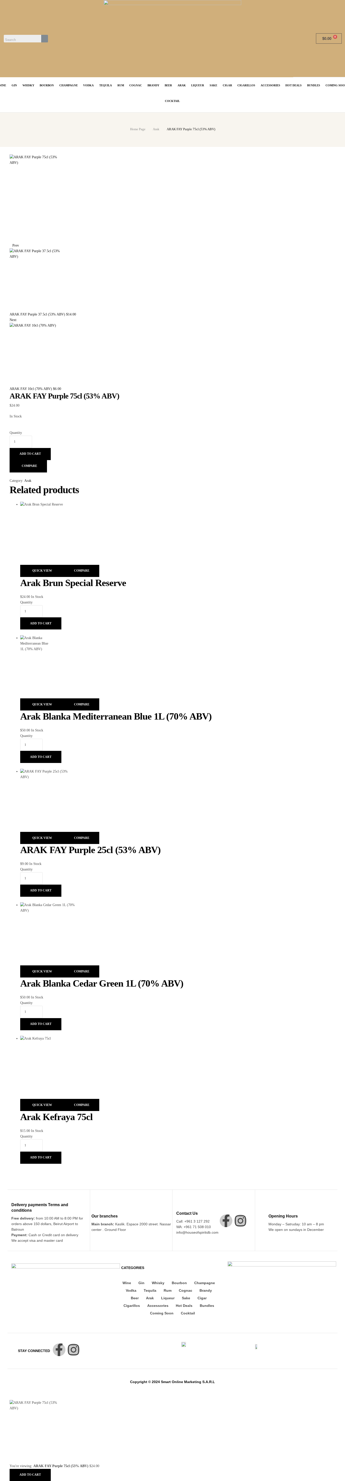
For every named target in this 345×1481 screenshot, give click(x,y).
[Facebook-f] (226, 1220)
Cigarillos (132, 1306)
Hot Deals (184, 1306)
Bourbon (179, 1283)
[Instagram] (240, 1220)
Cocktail (188, 1313)
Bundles (207, 1306)
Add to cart (30, 454)
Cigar (202, 1298)
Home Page (137, 129)
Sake (186, 1298)
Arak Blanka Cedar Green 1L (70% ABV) (101, 983)
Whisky (158, 1283)
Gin (141, 1283)
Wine (126, 1283)
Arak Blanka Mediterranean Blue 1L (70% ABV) (116, 716)
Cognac (185, 1290)
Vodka (131, 1290)
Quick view (42, 570)
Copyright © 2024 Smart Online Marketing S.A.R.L (172, 1382)
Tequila (150, 1290)
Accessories (157, 1306)
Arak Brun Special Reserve (73, 582)
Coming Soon (162, 1313)
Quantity (16, 433)
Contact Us (187, 1213)
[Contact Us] (179, 1206)
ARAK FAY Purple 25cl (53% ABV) (90, 849)
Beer (135, 1298)
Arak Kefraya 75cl (56, 1117)
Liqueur (168, 1298)
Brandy (206, 1290)
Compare (29, 466)
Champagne (204, 1283)
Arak (156, 129)
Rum (167, 1290)
